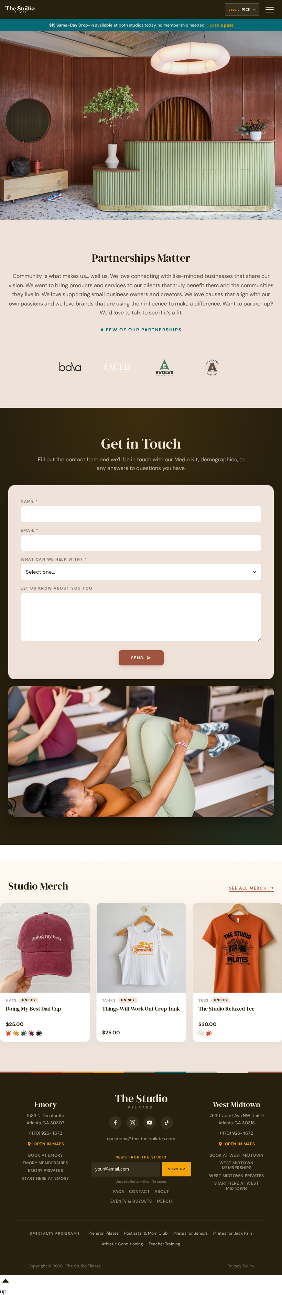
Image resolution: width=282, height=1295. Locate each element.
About (161, 1191)
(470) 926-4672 (45, 1133)
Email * (30, 530)
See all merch (248, 888)
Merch (164, 1201)
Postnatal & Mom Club (146, 1233)
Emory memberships (45, 1163)
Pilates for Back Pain (232, 1233)
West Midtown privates (236, 1175)
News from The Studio (141, 1157)
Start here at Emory (45, 1178)
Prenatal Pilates (103, 1233)
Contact (139, 1191)
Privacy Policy (241, 1266)
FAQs (118, 1191)
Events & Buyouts (131, 1201)
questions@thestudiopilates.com (141, 1139)
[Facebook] (115, 1122)
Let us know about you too (57, 588)
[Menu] (269, 9)
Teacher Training (164, 1244)
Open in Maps (49, 1144)
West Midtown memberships (236, 1166)
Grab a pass (221, 25)
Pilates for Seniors (190, 1233)
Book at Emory (45, 1155)
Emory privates (45, 1170)
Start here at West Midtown (236, 1186)
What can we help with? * (54, 559)
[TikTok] (167, 1122)
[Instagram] (132, 1122)
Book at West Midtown (236, 1155)
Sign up (177, 1169)
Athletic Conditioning (122, 1244)
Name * (29, 501)
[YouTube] (149, 1122)
